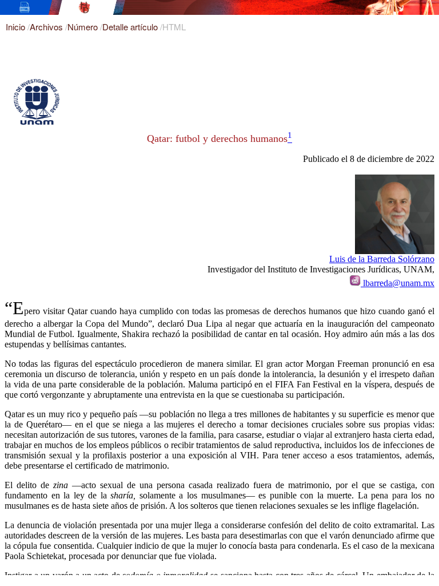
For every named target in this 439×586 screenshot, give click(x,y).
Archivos (47, 27)
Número (83, 27)
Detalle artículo (131, 27)
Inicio (16, 27)
